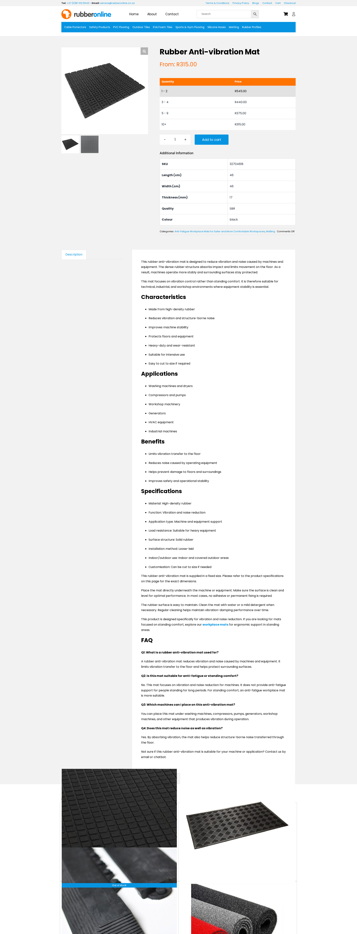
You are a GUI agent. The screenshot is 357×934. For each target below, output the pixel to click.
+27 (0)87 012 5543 (78, 3)
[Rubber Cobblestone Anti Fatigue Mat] (119, 826)
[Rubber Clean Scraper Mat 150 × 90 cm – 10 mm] (237, 826)
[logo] (86, 10)
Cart (278, 3)
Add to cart (211, 139)
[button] (144, 51)
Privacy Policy (241, 3)
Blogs (255, 3)
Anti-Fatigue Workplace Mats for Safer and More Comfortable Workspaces (220, 231)
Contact (267, 3)
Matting (270, 231)
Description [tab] (73, 254)
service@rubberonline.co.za (117, 3)
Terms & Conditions (217, 3)
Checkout (290, 3)
